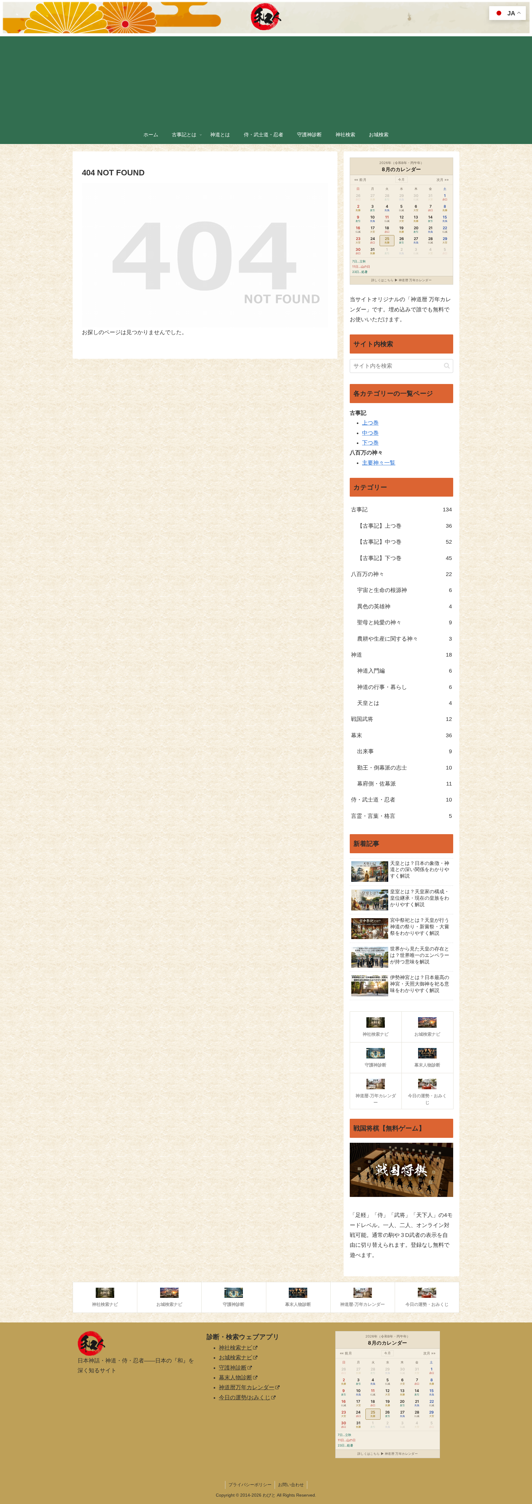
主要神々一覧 (378, 463)
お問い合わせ (291, 1484)
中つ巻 (370, 433)
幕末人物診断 (235, 1377)
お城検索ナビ (235, 1357)
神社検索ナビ (235, 1348)
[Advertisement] (266, 79)
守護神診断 (233, 1368)
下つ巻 (370, 443)
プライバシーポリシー (250, 1484)
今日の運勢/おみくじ (244, 1397)
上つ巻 (370, 423)
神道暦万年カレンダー (246, 1387)
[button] (446, 365)
